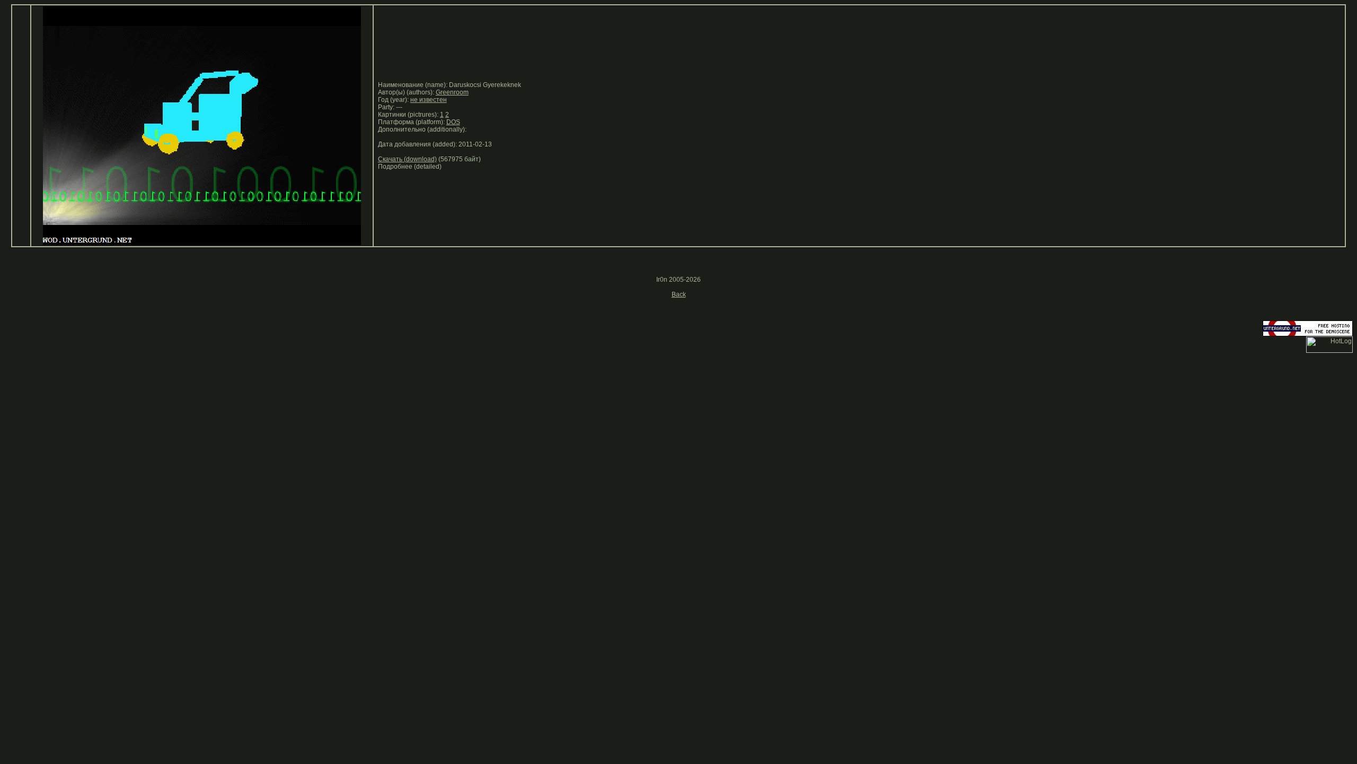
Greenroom (452, 92)
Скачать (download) (407, 159)
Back (679, 294)
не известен (428, 99)
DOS (453, 122)
